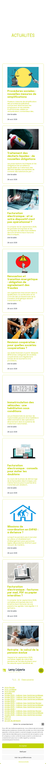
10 (19, 680)
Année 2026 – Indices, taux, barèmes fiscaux (22, 711)
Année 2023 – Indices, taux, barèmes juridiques (23, 695)
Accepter (23, 746)
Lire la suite (12, 114)
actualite (8, 693)
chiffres (7, 717)
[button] (43, 724)
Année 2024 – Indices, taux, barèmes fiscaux (22, 697)
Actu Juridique (10, 689)
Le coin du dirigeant (12, 720)
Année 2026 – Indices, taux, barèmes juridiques (23, 713)
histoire (7, 719)
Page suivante (28, 680)
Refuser (23, 752)
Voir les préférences (23, 757)
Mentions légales (24, 761)
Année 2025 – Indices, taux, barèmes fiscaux (22, 703)
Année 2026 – (10, 709)
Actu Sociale (9, 691)
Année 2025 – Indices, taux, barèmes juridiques (23, 705)
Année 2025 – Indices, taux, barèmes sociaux (23, 707)
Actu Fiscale (9, 687)
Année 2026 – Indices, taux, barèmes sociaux (23, 715)
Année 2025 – (10, 701)
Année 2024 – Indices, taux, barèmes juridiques (23, 699)
